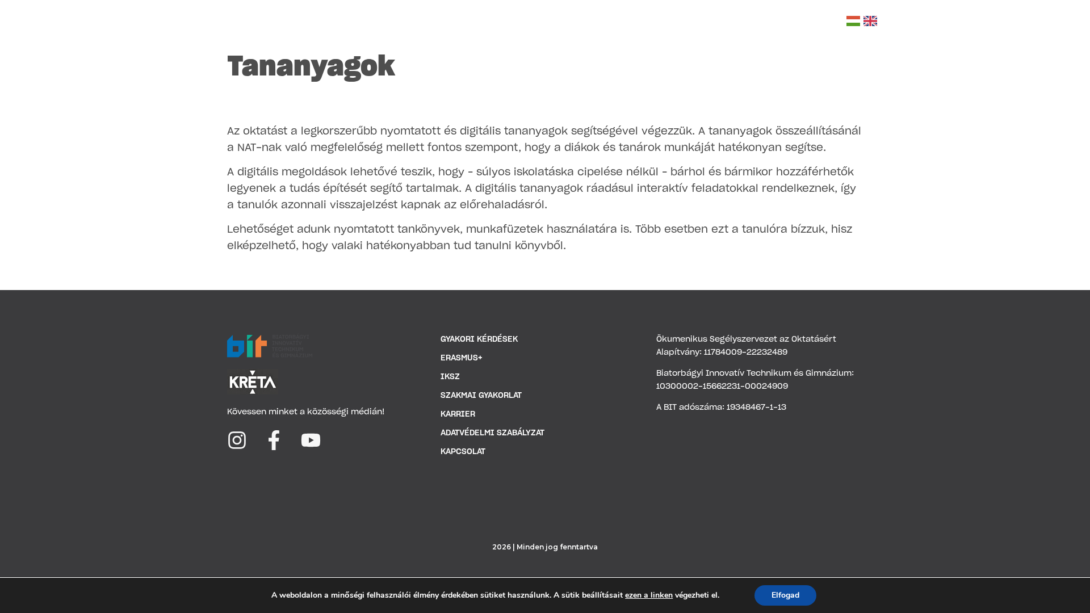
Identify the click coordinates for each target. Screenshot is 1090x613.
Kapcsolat (785, 22)
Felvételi (603, 22)
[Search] (831, 21)
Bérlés (729, 22)
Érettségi (674, 22)
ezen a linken (649, 595)
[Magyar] (853, 21)
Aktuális (546, 22)
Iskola (395, 22)
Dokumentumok (473, 22)
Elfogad (785, 595)
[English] (870, 21)
